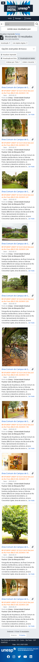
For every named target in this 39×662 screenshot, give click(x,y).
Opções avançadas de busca (14, 48)
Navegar (18, 18)
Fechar (17, 34)
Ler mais (31, 114)
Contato (28, 18)
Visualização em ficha (9, 58)
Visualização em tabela (27, 58)
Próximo (22, 635)
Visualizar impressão (9, 55)
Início (10, 18)
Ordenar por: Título (12, 62)
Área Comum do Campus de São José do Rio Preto (16, 87)
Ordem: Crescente (28, 62)
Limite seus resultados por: (19, 29)
